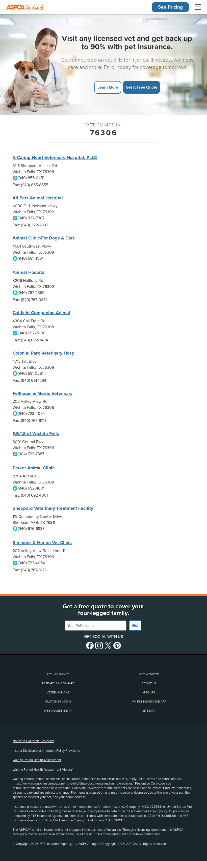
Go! (135, 625)
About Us (149, 683)
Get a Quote (149, 674)
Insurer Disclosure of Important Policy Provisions (46, 751)
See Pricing (170, 7)
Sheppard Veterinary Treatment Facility (53, 508)
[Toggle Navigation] (198, 7)
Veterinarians (58, 692)
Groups (149, 692)
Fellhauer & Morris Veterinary (42, 393)
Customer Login (58, 701)
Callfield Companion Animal (41, 312)
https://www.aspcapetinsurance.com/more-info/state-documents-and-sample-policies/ (73, 784)
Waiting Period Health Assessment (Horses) (43, 770)
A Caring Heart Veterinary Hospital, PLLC (55, 157)
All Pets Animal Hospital (38, 198)
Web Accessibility (58, 710)
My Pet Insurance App (149, 701)
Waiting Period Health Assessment (37, 760)
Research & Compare (58, 683)
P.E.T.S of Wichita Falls (36, 433)
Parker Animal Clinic (34, 468)
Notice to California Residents (33, 741)
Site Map (149, 710)
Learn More (107, 87)
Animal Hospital (29, 272)
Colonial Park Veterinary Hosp (43, 353)
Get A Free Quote (141, 87)
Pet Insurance (58, 674)
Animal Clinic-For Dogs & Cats (44, 238)
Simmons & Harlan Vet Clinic (42, 542)
